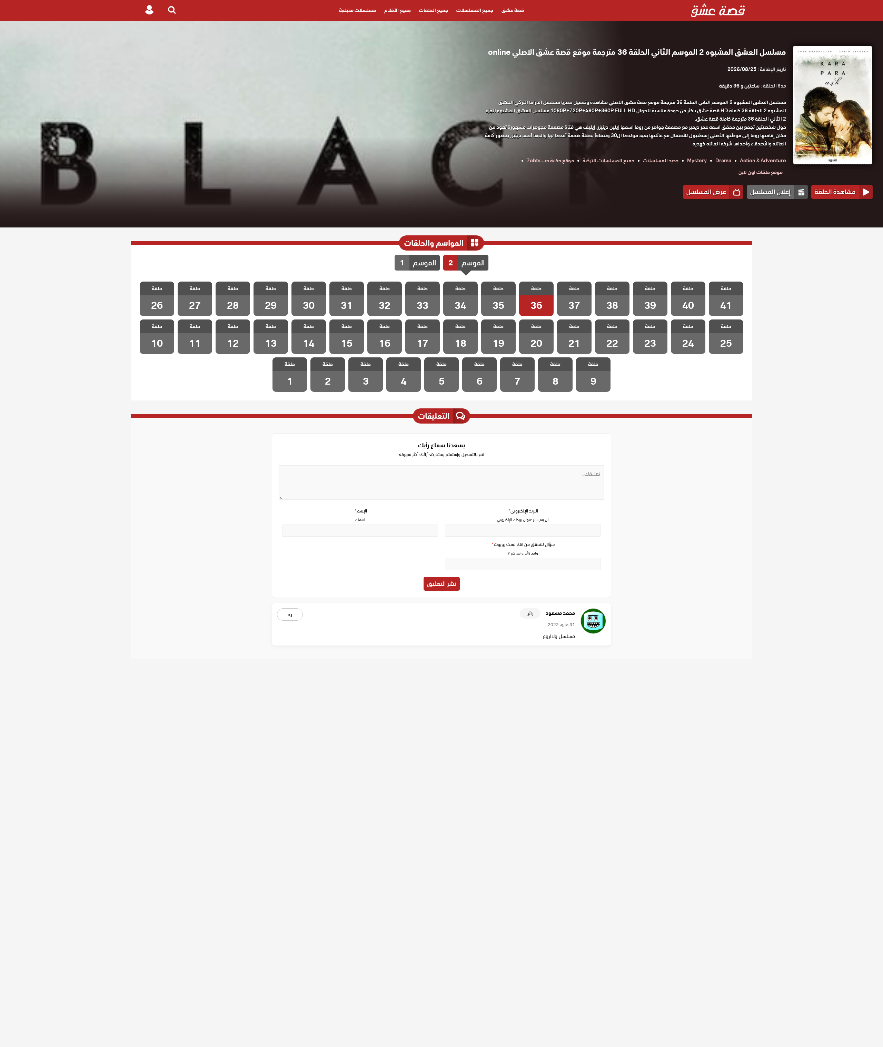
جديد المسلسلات (660, 160)
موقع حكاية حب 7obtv (550, 160)
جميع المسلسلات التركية (608, 160)
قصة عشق (513, 10)
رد (290, 614)
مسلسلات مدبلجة (357, 10)
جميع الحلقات (433, 10)
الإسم (360, 511)
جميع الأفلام (397, 10)
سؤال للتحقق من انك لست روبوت (523, 544)
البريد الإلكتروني (523, 511)
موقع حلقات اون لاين (760, 172)
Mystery (697, 160)
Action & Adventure (763, 160)
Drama (723, 160)
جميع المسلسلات (474, 10)
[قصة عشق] (718, 10)
